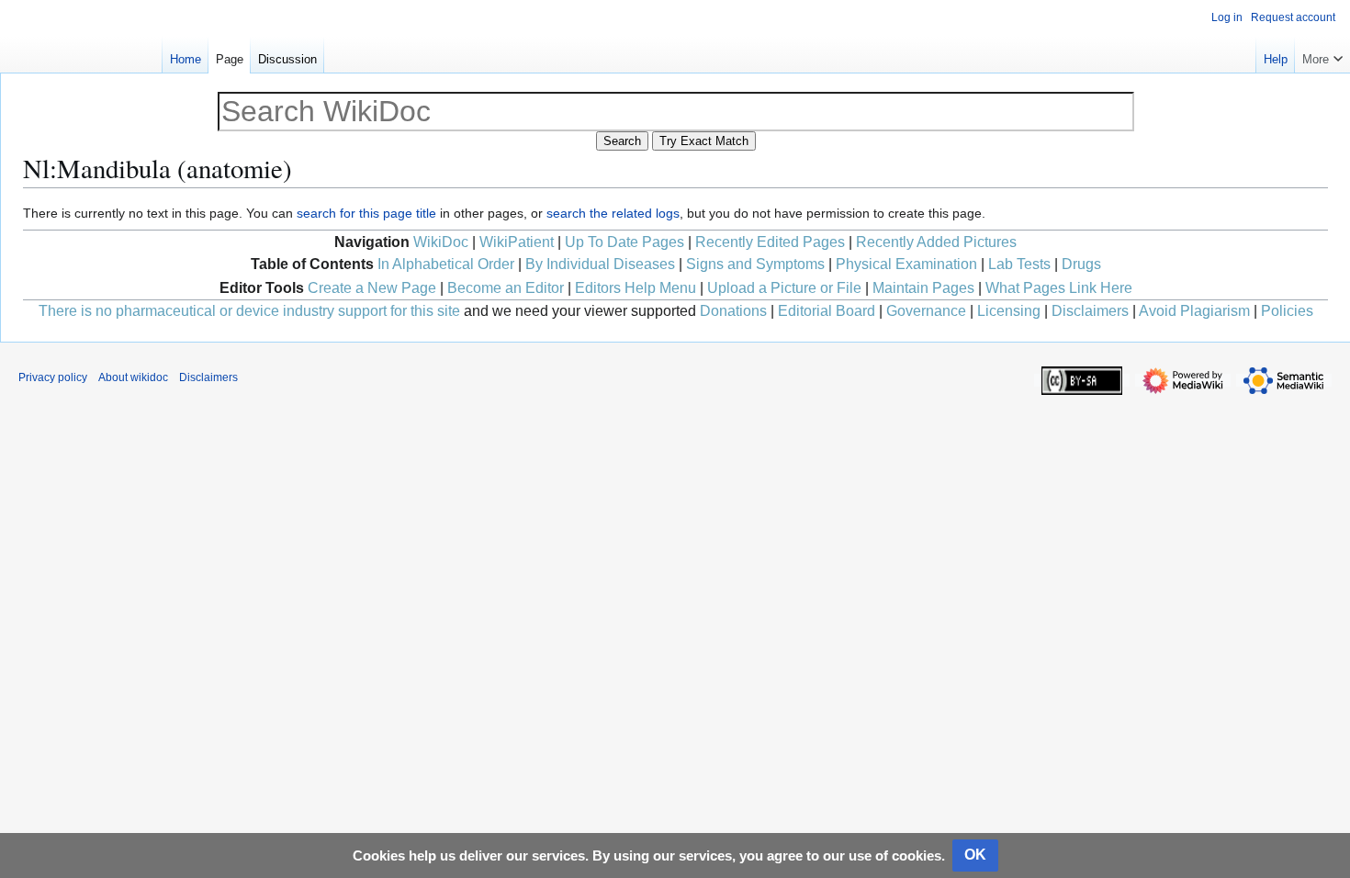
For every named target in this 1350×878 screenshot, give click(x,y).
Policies (1287, 311)
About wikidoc (133, 377)
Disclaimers (1090, 311)
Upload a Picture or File (784, 288)
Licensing (1009, 311)
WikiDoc (440, 242)
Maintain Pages (923, 288)
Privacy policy (52, 377)
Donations (733, 311)
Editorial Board (826, 311)
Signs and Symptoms (755, 264)
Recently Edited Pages (770, 242)
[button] (1322, 55)
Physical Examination (906, 264)
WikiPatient (516, 242)
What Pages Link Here (1058, 288)
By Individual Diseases (600, 264)
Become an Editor (505, 288)
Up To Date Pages (624, 242)
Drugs (1081, 264)
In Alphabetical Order (445, 264)
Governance (926, 311)
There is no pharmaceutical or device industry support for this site (249, 311)
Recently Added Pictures (936, 242)
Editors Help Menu (635, 288)
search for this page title (366, 213)
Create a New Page (372, 288)
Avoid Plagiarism (1194, 311)
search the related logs (613, 213)
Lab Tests (1019, 264)
